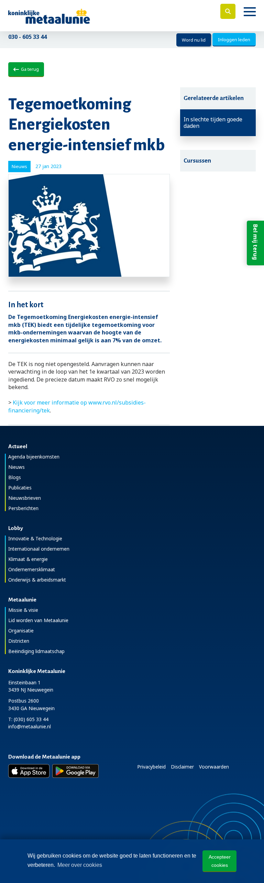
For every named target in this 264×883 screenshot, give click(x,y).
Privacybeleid (151, 766)
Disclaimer (182, 766)
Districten (18, 641)
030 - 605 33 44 (27, 37)
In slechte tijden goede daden (213, 122)
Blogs (14, 477)
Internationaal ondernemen (38, 548)
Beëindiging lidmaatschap (36, 651)
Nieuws (16, 467)
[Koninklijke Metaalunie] (68, 15)
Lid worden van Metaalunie (38, 620)
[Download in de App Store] (29, 771)
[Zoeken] (227, 11)
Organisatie (21, 630)
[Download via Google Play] (75, 771)
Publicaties (20, 487)
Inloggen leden (234, 39)
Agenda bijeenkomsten (33, 456)
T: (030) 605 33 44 (28, 719)
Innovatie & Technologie (35, 538)
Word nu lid (194, 40)
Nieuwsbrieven (24, 498)
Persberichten (23, 508)
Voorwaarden (214, 766)
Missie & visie (23, 610)
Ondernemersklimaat (31, 569)
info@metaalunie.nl (29, 726)
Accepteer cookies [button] (220, 861)
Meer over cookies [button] (79, 865)
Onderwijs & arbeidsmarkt (37, 579)
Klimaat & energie (28, 559)
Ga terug (29, 69)
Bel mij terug (255, 242)
